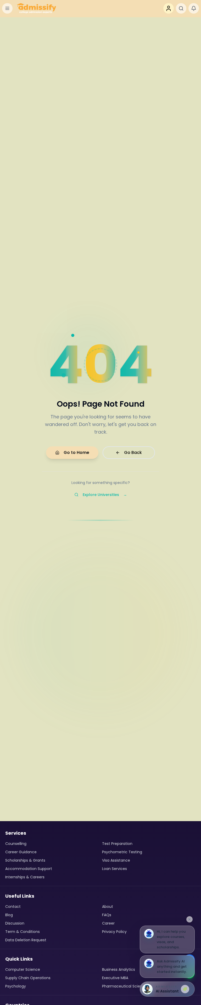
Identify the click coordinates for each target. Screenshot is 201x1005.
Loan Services (114, 868)
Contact (13, 906)
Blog (9, 915)
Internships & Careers (24, 877)
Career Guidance (21, 852)
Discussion (14, 923)
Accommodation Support (28, 868)
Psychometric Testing (122, 852)
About (107, 906)
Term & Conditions (22, 931)
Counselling (15, 843)
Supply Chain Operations (28, 977)
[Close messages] (189, 919)
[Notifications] (193, 8)
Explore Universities (105, 494)
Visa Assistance (116, 860)
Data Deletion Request (25, 940)
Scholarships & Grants (25, 860)
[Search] (181, 8)
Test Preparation (117, 843)
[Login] (168, 8)
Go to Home (76, 452)
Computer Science (22, 969)
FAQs (106, 915)
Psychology (15, 986)
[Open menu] (7, 8)
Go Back (133, 452)
